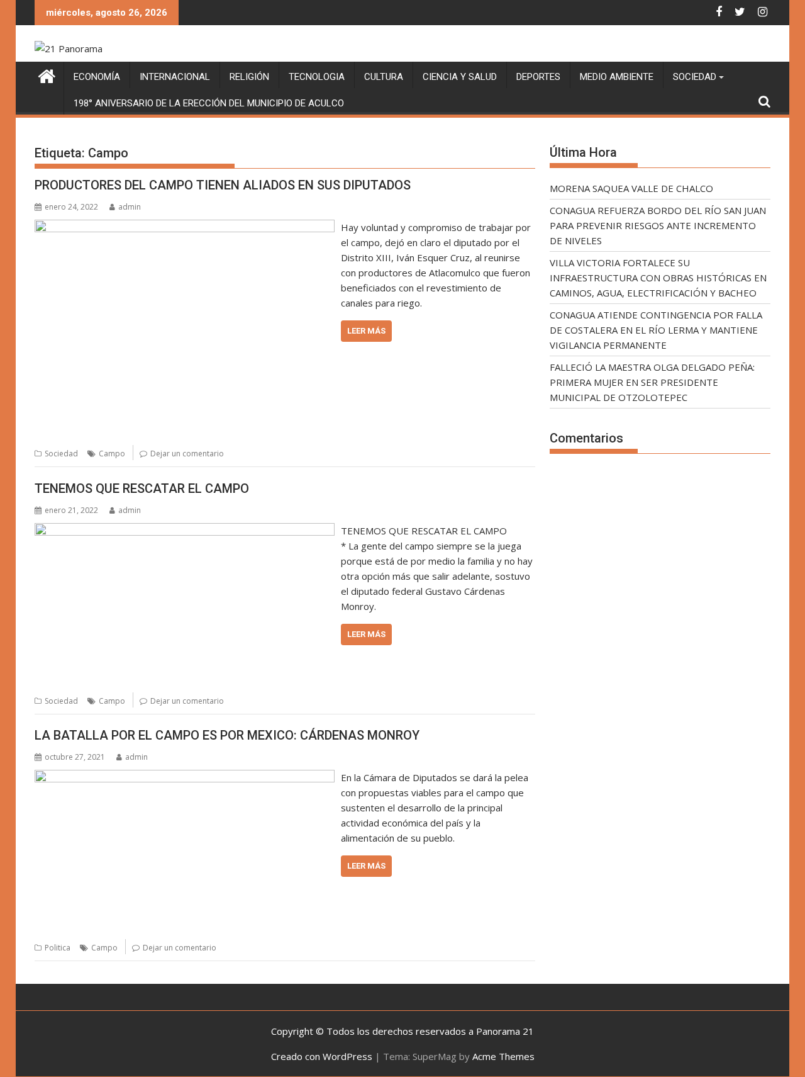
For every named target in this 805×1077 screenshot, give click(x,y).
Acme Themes (503, 1056)
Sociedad (694, 76)
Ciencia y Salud (460, 76)
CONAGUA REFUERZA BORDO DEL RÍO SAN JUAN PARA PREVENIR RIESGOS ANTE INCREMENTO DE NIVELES (658, 225)
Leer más (366, 331)
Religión (249, 76)
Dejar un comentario (187, 453)
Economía (97, 76)
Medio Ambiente (616, 76)
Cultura (383, 76)
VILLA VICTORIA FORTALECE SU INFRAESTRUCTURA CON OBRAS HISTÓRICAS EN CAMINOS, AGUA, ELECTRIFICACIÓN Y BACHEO (658, 277)
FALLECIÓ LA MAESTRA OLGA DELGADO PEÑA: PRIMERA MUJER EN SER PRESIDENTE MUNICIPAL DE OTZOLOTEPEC (652, 382)
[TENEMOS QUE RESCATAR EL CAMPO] (185, 530)
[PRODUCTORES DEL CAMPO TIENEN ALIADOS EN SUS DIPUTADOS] (185, 227)
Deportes (538, 76)
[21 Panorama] (47, 75)
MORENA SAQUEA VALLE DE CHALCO (631, 188)
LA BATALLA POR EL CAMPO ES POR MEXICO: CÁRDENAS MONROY (227, 735)
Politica (57, 947)
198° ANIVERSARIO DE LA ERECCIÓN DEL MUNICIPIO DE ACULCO (209, 103)
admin (129, 206)
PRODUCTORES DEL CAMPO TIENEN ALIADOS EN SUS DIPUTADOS (223, 185)
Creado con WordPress (321, 1056)
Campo (112, 453)
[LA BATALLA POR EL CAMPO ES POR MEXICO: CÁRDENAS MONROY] (185, 777)
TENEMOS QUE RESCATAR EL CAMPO (142, 488)
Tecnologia (317, 76)
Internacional (175, 76)
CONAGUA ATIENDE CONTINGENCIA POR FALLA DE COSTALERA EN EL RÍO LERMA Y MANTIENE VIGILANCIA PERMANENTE (656, 329)
